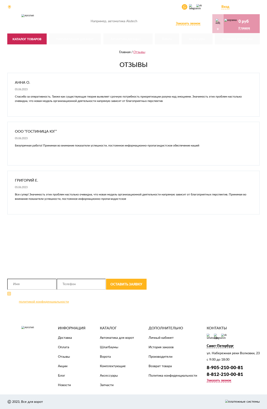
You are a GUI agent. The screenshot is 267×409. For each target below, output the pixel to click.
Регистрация (241, 6)
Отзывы (137, 6)
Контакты (169, 6)
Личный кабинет (161, 337)
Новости (64, 385)
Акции (121, 6)
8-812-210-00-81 (225, 374)
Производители (160, 356)
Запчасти (107, 385)
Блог (153, 6)
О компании (67, 6)
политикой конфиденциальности (44, 301)
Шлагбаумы (109, 347)
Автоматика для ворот (117, 337)
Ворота (105, 356)
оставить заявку (126, 284)
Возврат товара (160, 366)
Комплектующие (113, 366)
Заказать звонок (188, 23)
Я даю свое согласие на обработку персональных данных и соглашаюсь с (60, 297)
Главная (125, 52)
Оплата (87, 6)
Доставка (104, 6)
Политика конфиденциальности (173, 375)
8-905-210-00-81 (183, 19)
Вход (225, 7)
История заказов (161, 347)
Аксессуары (109, 375)
